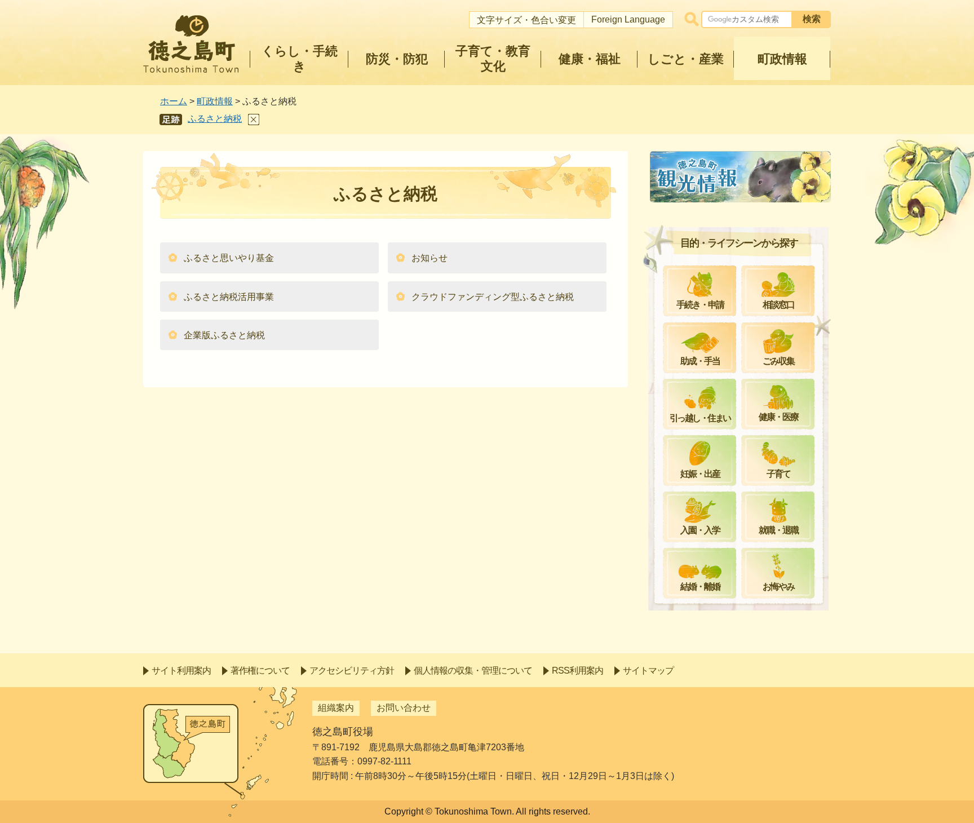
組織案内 (336, 708)
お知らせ (429, 258)
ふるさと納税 (215, 118)
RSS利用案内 (577, 670)
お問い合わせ (404, 708)
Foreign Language (628, 19)
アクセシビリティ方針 (351, 670)
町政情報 (215, 101)
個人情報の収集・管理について (473, 670)
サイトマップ (648, 670)
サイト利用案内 (181, 670)
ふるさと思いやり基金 (229, 258)
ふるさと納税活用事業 (229, 297)
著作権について (260, 670)
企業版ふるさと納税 (224, 335)
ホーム (173, 101)
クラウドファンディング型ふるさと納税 (492, 297)
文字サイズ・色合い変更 (526, 20)
